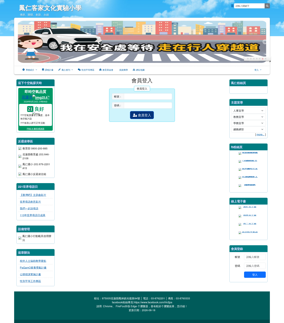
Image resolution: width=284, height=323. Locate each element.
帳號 (237, 257)
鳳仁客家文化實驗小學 (50, 7)
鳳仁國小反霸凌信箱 (34, 174)
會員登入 (144, 115)
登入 (256, 69)
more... (260, 134)
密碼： (118, 105)
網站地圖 (140, 69)
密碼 (237, 266)
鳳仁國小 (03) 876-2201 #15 (36, 166)
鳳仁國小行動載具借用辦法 (36, 238)
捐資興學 (123, 69)
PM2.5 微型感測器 (35, 128)
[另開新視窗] (248, 155)
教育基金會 (108, 69)
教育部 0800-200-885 (35, 148)
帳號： (118, 96)
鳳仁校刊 (66, 69)
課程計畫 (49, 69)
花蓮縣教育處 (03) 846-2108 (36, 156)
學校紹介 (30, 69)
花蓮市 (27, 97)
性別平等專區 (88, 69)
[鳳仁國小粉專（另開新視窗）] (232, 6)
